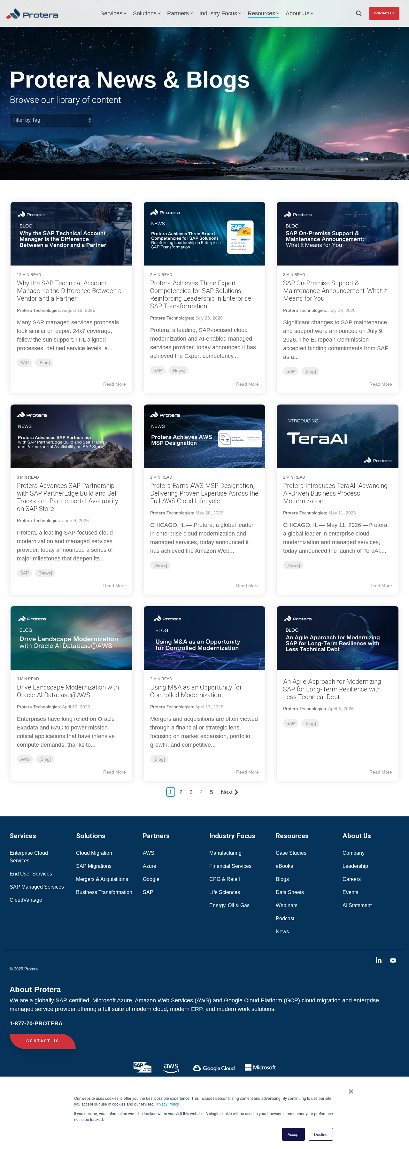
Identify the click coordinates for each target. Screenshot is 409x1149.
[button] (379, 961)
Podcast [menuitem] (285, 918)
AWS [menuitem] (148, 853)
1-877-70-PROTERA (36, 1023)
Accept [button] (293, 1134)
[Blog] (44, 362)
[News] (178, 370)
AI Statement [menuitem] (357, 905)
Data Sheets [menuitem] (290, 892)
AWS (25, 759)
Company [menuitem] (354, 853)
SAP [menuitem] (148, 892)
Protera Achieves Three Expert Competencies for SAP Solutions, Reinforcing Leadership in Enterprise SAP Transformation (200, 294)
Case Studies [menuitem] (291, 853)
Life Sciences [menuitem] (225, 892)
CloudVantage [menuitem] (26, 900)
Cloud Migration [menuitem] (94, 853)
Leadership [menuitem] (355, 866)
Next (227, 792)
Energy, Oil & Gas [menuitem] (230, 905)
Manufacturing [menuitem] (225, 853)
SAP (24, 362)
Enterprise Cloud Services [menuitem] (29, 856)
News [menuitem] (282, 931)
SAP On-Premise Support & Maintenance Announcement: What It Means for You (335, 290)
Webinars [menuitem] (286, 905)
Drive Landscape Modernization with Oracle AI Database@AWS (68, 691)
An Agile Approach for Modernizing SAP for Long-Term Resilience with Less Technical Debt (332, 689)
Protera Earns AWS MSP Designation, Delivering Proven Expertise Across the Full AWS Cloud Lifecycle (204, 493)
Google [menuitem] (151, 879)
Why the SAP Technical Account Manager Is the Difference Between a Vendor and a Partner (69, 290)
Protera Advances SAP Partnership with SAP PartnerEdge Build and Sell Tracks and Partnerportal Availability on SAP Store (67, 497)
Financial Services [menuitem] (231, 866)
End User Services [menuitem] (31, 873)
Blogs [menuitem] (282, 879)
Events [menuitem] (350, 892)
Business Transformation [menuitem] (104, 892)
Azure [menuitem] (149, 866)
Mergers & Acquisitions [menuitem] (102, 879)
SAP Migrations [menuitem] (94, 866)
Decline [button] (321, 1134)
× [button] (351, 1089)
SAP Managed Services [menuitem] (37, 887)
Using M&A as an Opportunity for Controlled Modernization (196, 691)
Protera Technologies (38, 310)
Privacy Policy (167, 1104)
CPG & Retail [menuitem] (225, 879)
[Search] (359, 13)
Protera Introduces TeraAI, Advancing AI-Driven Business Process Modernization (335, 493)
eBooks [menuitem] (284, 866)
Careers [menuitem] (352, 879)
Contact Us (384, 13)
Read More (114, 384)
